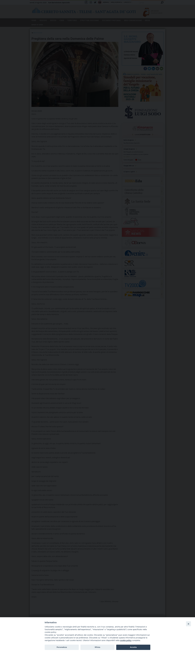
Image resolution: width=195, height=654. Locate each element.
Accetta (133, 647)
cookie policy (125, 640)
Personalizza (62, 647)
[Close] (188, 623)
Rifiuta (97, 647)
